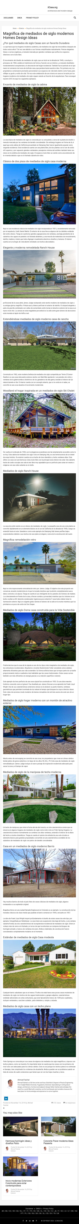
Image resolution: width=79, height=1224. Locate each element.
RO (29, 1213)
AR (3, 1211)
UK (58, 1213)
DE (34, 1211)
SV (51, 1213)
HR (14, 1211)
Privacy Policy (32, 18)
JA (55, 1211)
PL (26, 1213)
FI (27, 1211)
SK (40, 1213)
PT (22, 1213)
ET (24, 1211)
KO (62, 1211)
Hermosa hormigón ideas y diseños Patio (19, 1142)
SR (37, 1213)
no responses (70, 1103)
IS (52, 1211)
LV (65, 1211)
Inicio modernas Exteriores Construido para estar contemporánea (19, 1183)
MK (72, 1211)
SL (44, 1213)
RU (33, 1213)
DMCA (19, 18)
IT (58, 1211)
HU (49, 1211)
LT (69, 1211)
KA (38, 1211)
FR (31, 1211)
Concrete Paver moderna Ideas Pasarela (58, 1142)
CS (10, 1211)
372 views (57, 1103)
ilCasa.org (52, 7)
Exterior (13, 1151)
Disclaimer (8, 18)
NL (21, 1211)
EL (41, 1211)
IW (45, 1211)
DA (17, 1211)
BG (6, 1211)
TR (54, 1213)
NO (76, 1211)
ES (47, 1213)
